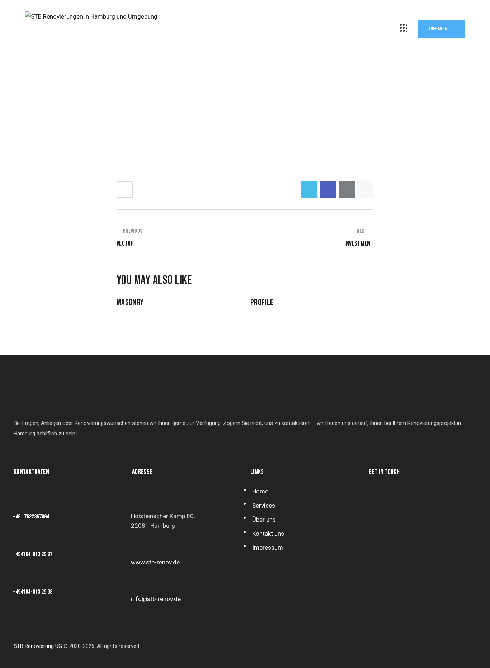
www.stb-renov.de (155, 562)
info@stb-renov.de (156, 598)
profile (261, 303)
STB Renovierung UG (38, 646)
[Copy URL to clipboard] (365, 189)
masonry (130, 303)
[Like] (125, 189)
